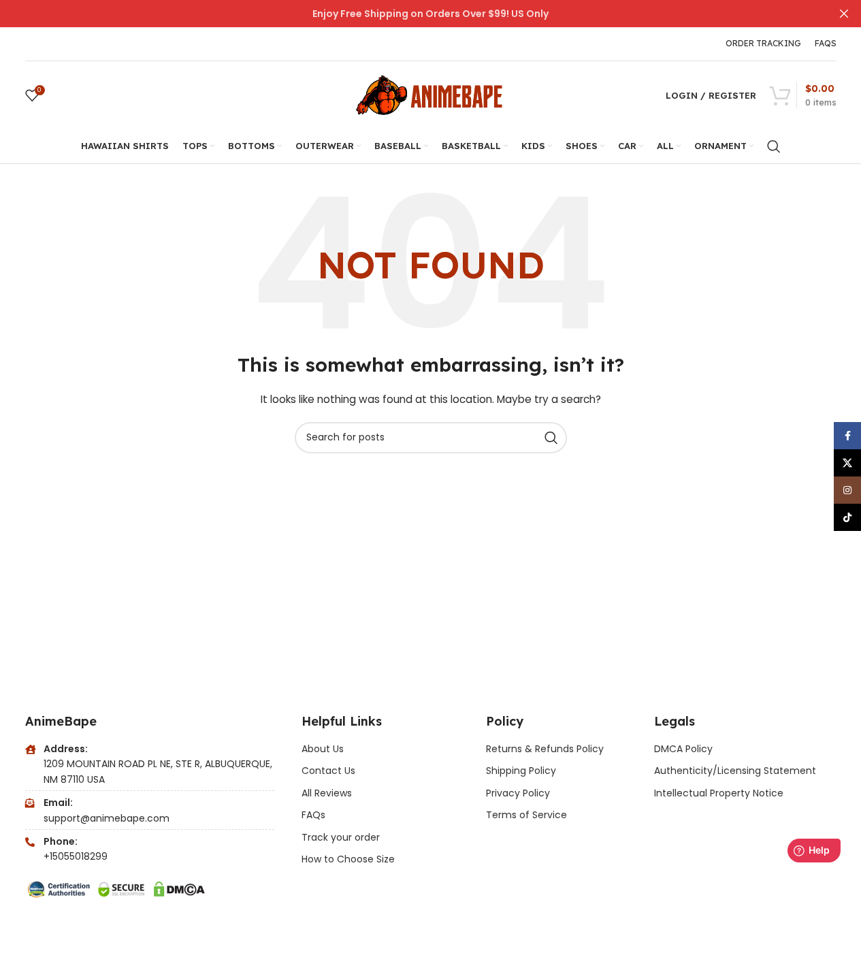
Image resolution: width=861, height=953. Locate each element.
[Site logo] (431, 94)
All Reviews (327, 793)
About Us (323, 749)
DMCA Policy (683, 749)
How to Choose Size (348, 859)
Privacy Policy (518, 793)
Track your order (341, 837)
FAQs (313, 815)
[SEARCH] (551, 437)
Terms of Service (526, 815)
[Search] (773, 146)
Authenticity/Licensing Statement (735, 770)
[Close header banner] (844, 13)
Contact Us (328, 770)
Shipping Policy (521, 770)
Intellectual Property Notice (718, 793)
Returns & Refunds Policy (546, 749)
